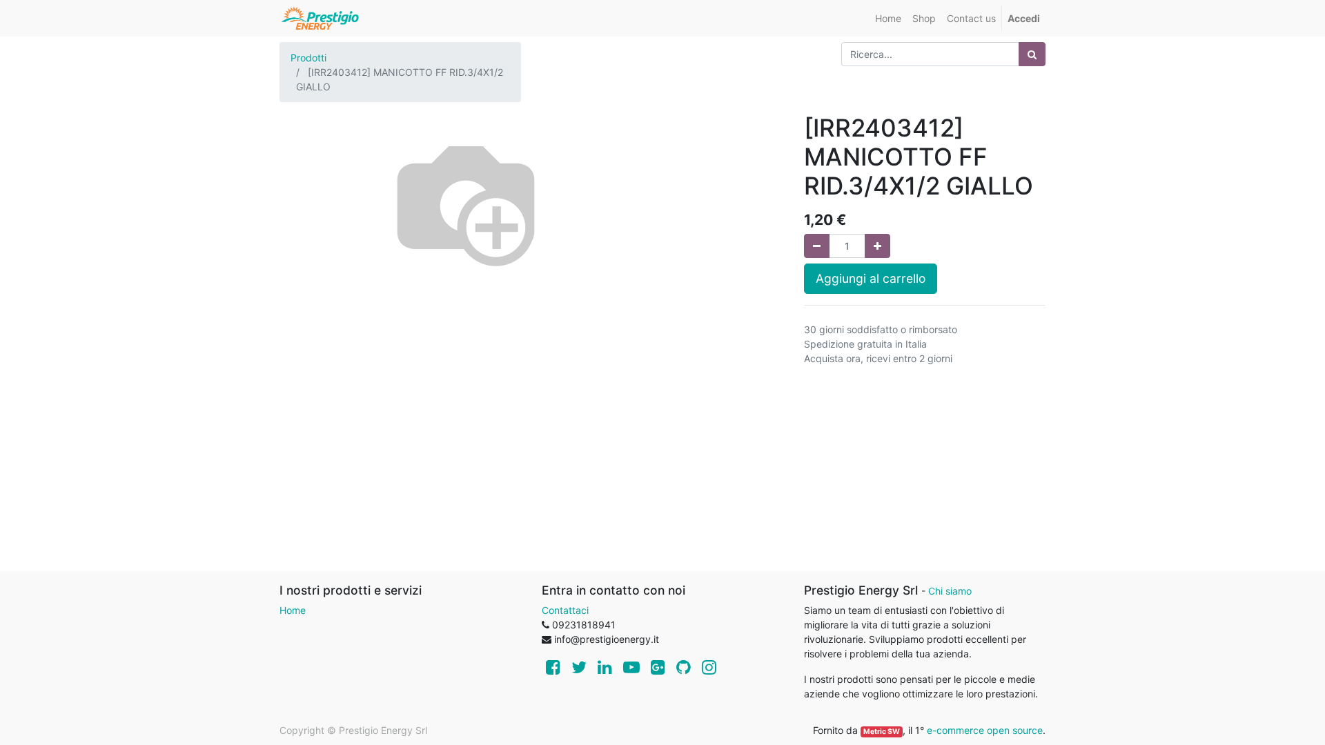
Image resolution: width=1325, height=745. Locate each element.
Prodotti (308, 57)
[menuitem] (888, 18)
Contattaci (565, 610)
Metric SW (881, 731)
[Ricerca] (1032, 54)
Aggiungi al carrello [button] (870, 278)
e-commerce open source (985, 730)
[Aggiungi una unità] (877, 246)
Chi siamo (950, 591)
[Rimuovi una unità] (817, 246)
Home (292, 610)
